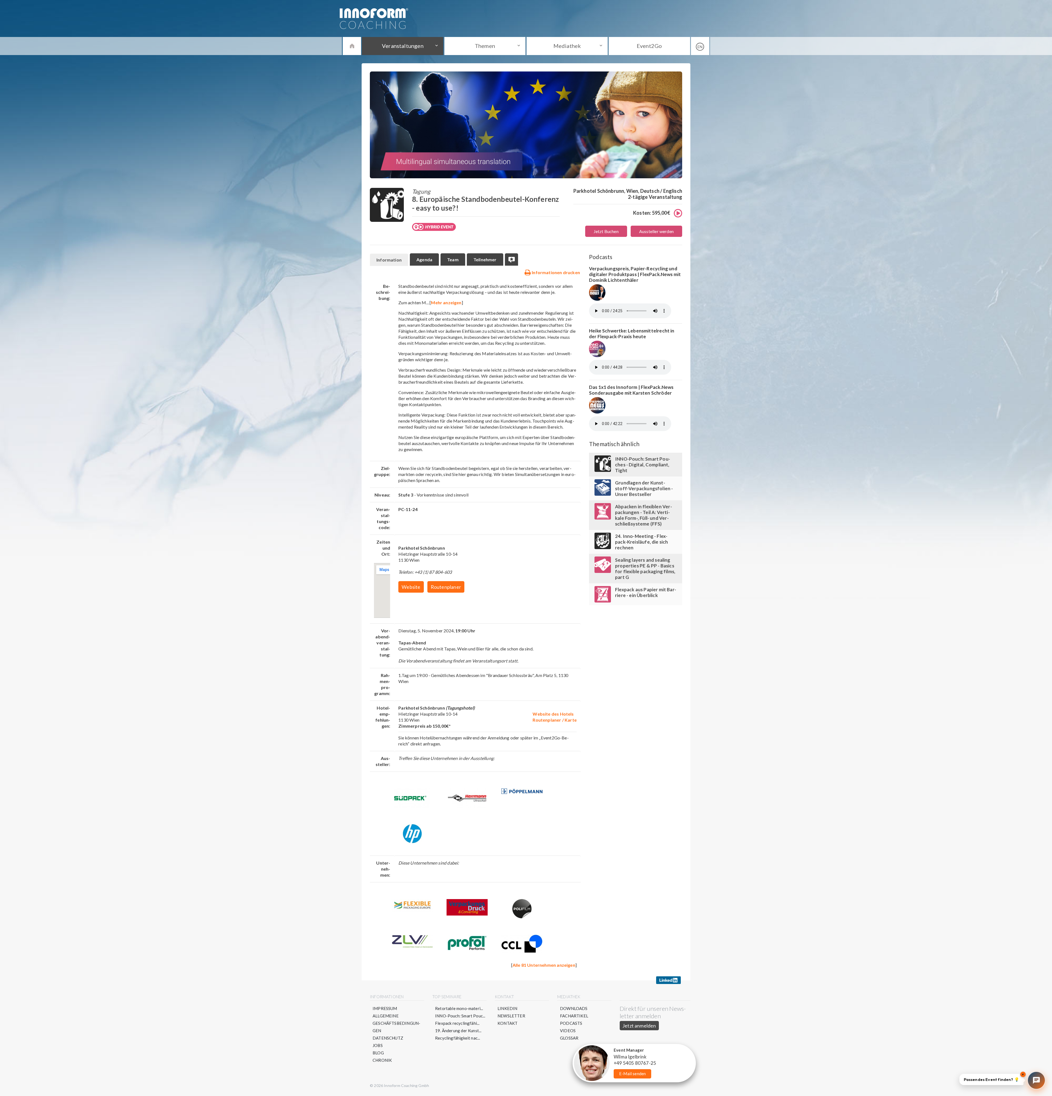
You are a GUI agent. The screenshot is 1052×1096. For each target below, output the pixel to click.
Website (411, 587)
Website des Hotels (553, 713)
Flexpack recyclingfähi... (457, 1023)
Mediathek (567, 45)
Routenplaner (446, 587)
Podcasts (571, 1023)
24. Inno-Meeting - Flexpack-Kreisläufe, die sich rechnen (641, 541)
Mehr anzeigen (446, 302)
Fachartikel (574, 1015)
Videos (568, 1030)
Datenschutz (388, 1037)
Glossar (569, 1037)
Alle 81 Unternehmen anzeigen (544, 965)
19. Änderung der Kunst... (458, 1030)
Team (453, 259)
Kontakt (508, 1023)
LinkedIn (507, 1008)
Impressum (385, 1008)
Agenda (424, 259)
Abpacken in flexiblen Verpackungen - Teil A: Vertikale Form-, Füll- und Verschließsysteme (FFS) (643, 515)
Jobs (378, 1045)
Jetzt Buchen (606, 231)
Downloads (574, 1008)
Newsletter (511, 1015)
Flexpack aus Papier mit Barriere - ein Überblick (645, 592)
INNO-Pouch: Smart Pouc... (460, 1015)
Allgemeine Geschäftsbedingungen (396, 1023)
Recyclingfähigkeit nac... (457, 1037)
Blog (378, 1052)
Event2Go (649, 45)
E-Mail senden (632, 1073)
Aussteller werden (656, 231)
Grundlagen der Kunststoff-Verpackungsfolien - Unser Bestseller (644, 488)
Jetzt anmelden (639, 1026)
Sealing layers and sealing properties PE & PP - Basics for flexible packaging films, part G (645, 568)
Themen (485, 45)
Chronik (382, 1060)
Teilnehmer (485, 259)
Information (389, 259)
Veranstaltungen (403, 45)
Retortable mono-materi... (459, 1008)
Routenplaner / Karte (555, 719)
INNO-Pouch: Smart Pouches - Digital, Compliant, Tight (642, 464)
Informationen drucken (555, 272)
